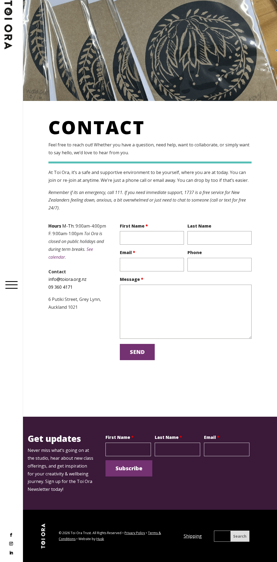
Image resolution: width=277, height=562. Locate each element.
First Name (134, 226)
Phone (194, 252)
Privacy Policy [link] (134, 533)
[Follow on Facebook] (11, 535)
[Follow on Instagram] (11, 544)
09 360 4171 (60, 287)
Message (131, 279)
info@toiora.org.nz (67, 279)
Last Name (199, 226)
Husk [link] (100, 539)
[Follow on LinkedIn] (11, 553)
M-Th (68, 226)
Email (127, 252)
